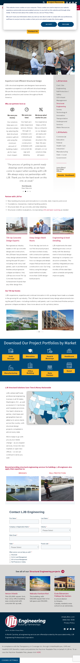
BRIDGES (23, 473)
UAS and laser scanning (51, 210)
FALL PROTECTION (57, 473)
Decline (65, 24)
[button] (23, 191)
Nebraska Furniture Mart (39, 593)
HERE (39, 652)
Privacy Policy (19, 630)
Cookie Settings (10, 660)
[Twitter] (70, 2)
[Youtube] (76, 2)
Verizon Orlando (11, 593)
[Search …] (43, 2)
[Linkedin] (67, 2)
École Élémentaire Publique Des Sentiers (62, 594)
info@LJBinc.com (68, 617)
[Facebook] (73, 2)
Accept (49, 24)
